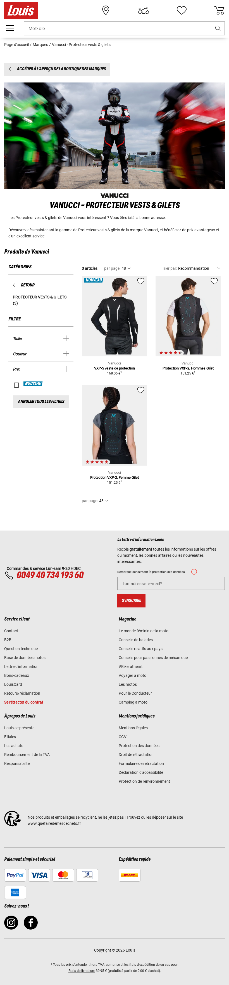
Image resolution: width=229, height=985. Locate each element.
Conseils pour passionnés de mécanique (153, 657)
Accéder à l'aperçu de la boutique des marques (61, 69)
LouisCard (13, 684)
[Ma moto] (143, 10)
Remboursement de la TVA (27, 754)
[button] (218, 28)
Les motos (128, 684)
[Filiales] (105, 10)
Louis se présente (19, 728)
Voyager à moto (132, 675)
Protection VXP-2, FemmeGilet (114, 477)
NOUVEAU (33, 383)
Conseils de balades (136, 640)
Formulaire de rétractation (141, 763)
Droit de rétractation (136, 754)
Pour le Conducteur (135, 693)
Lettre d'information (21, 666)
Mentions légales (133, 728)
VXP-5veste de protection (114, 368)
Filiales (10, 737)
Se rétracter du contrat (23, 702)
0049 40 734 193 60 (49, 575)
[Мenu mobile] (9, 28)
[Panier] (219, 10)
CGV (123, 737)
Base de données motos (25, 657)
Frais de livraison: (81, 971)
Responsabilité (17, 763)
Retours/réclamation (22, 693)
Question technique (21, 648)
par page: (112, 268)
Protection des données (139, 745)
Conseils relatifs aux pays (141, 648)
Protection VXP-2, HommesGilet (188, 368)
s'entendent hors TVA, (89, 965)
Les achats (13, 745)
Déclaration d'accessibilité (141, 772)
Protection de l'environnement (144, 781)
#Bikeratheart (131, 666)
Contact (11, 631)
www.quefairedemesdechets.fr (54, 823)
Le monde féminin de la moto (143, 631)
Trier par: (169, 268)
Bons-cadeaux (16, 675)
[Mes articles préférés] (181, 10)
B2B (7, 640)
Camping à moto (133, 702)
